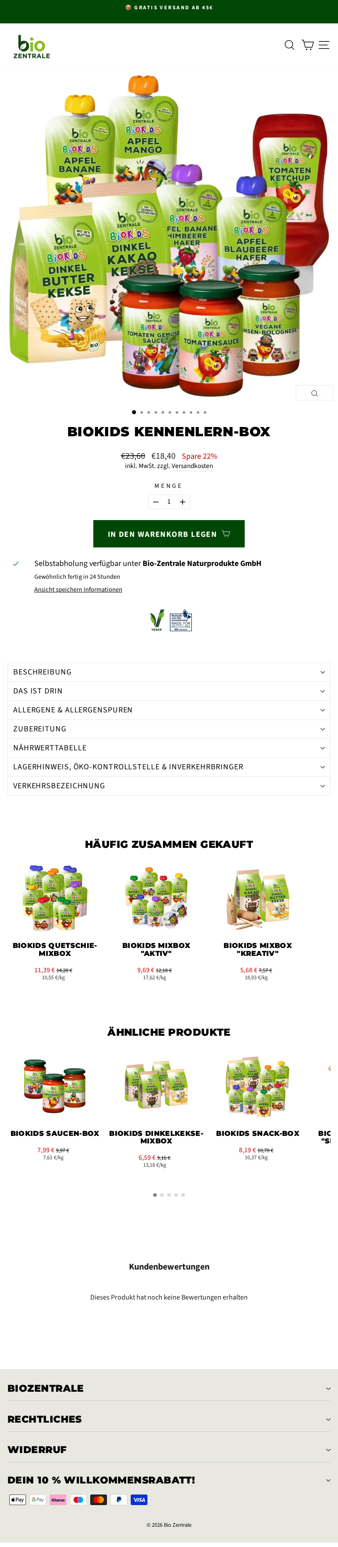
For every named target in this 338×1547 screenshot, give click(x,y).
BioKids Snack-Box (257, 1133)
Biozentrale (45, 1388)
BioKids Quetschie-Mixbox (55, 949)
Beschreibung (42, 672)
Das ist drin (38, 691)
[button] (22, 931)
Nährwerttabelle (50, 747)
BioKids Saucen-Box (55, 1133)
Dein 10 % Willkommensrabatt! (101, 1480)
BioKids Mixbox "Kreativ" (257, 949)
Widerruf (37, 1450)
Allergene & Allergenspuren (73, 709)
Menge (169, 486)
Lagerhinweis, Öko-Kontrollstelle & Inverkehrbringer (128, 766)
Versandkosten (192, 466)
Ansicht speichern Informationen (78, 590)
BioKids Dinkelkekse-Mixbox (156, 1137)
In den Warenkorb (55, 921)
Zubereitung (39, 728)
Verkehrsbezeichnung (59, 785)
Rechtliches (44, 1419)
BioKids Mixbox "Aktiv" (156, 949)
